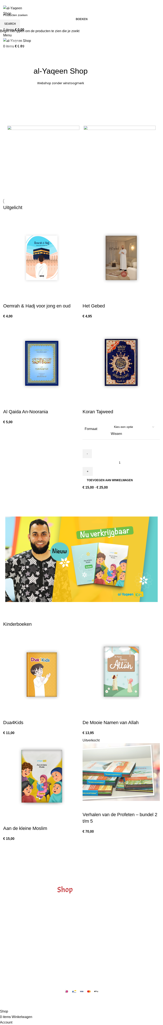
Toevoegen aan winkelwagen (110, 480)
